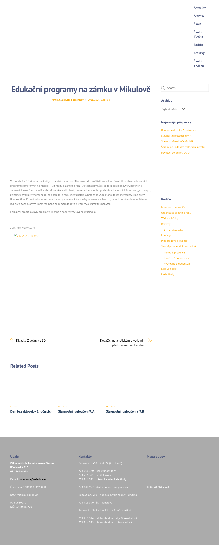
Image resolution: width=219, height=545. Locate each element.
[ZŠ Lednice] (98, 50)
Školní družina (199, 63)
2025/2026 (94, 99)
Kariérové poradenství (177, 258)
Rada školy (167, 274)
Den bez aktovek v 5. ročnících (31, 411)
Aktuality (200, 7)
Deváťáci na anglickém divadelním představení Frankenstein (122, 342)
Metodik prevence (174, 252)
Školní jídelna (198, 34)
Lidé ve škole (169, 268)
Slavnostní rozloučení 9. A (76, 411)
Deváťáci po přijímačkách (175, 152)
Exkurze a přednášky (72, 99)
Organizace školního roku (176, 212)
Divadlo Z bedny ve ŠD (31, 340)
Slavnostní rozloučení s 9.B (125, 411)
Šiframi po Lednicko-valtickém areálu (183, 147)
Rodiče (198, 45)
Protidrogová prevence (174, 240)
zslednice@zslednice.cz (34, 479)
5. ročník (105, 99)
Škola (197, 24)
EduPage (166, 235)
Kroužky (199, 53)
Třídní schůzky (169, 218)
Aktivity (199, 16)
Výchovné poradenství (177, 263)
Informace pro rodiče (173, 207)
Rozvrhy (165, 224)
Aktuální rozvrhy (173, 230)
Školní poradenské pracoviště (178, 246)
